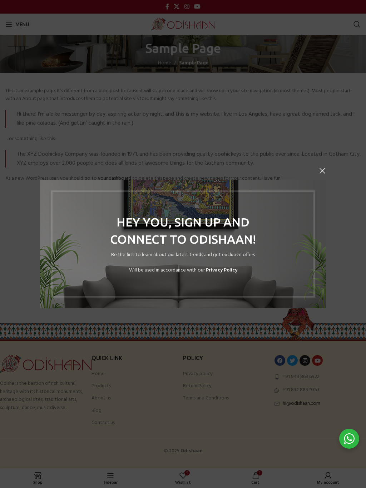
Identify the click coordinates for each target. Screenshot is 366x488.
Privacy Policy (221, 270)
